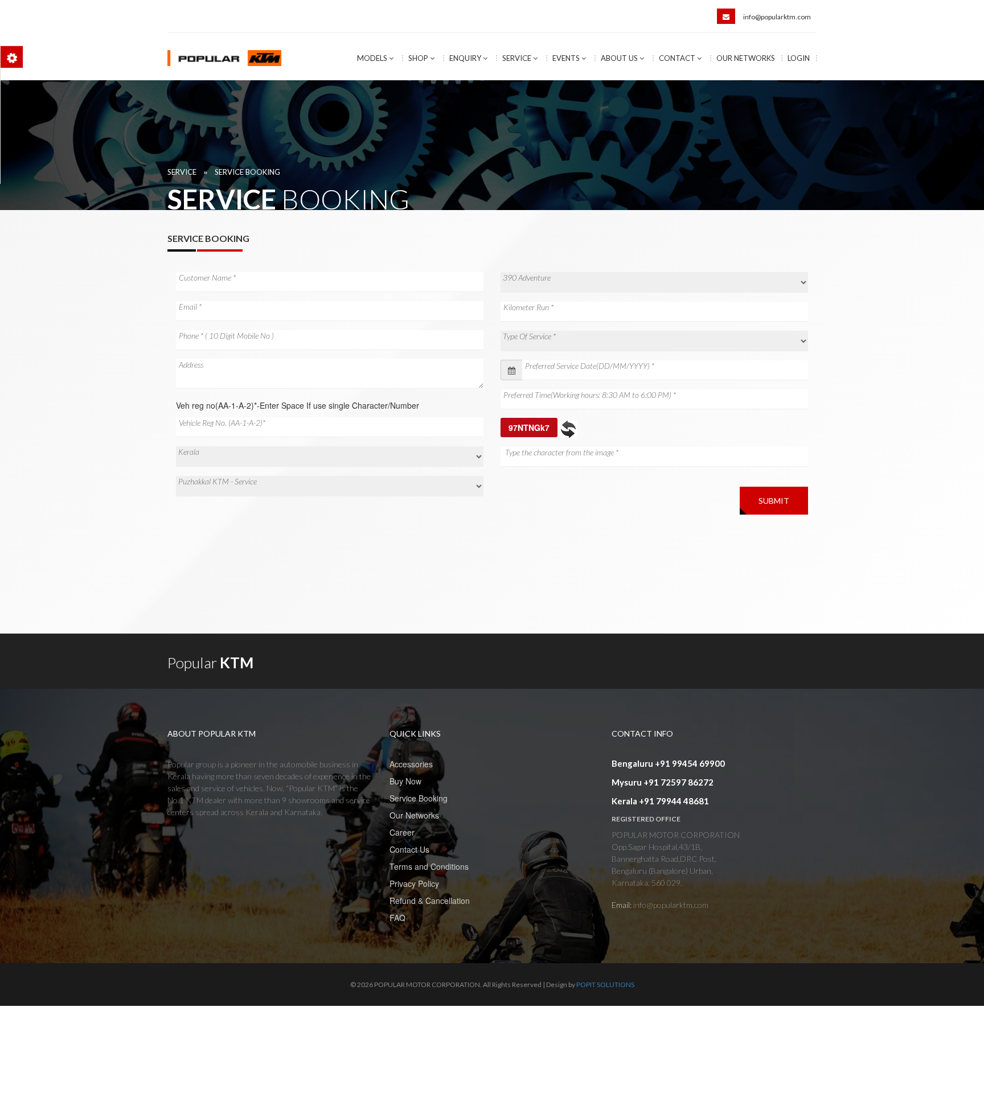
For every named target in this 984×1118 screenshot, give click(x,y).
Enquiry (466, 58)
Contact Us (409, 849)
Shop (419, 58)
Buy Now (405, 781)
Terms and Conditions (429, 866)
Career (402, 832)
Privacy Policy (414, 883)
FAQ (397, 917)
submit (773, 500)
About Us (620, 58)
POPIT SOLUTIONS (605, 984)
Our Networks (745, 58)
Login (799, 58)
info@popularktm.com (777, 17)
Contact (678, 58)
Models (373, 58)
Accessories (411, 764)
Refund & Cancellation (430, 900)
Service (517, 58)
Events (566, 58)
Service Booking (247, 171)
